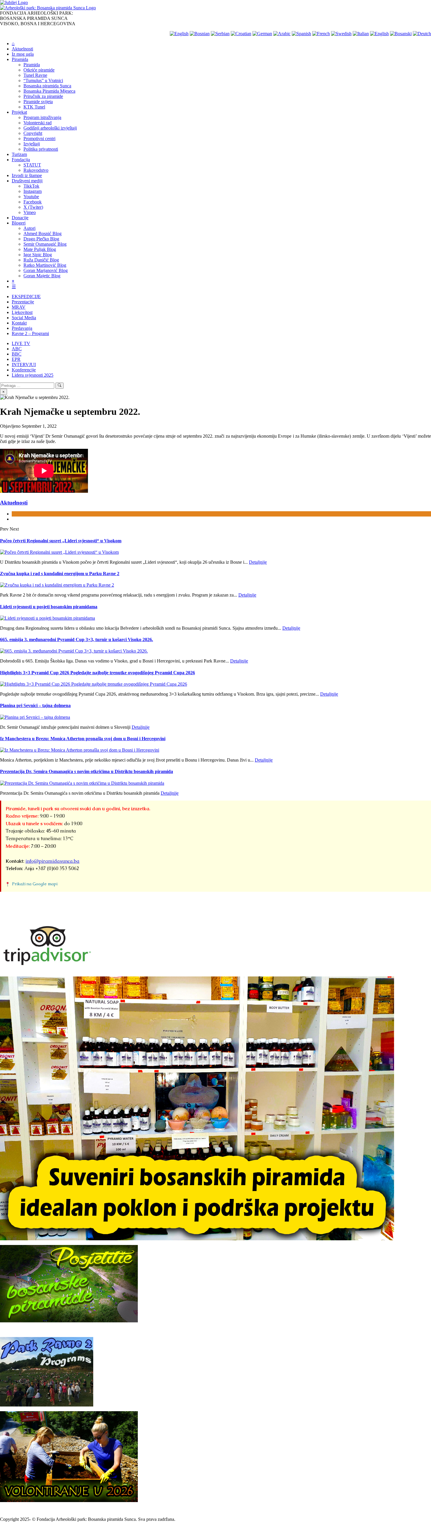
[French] (321, 33)
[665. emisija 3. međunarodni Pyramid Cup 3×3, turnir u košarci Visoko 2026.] (74, 650)
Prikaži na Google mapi (34, 883)
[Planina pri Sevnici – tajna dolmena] (35, 717)
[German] (262, 33)
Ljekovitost (22, 312)
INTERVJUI (24, 364)
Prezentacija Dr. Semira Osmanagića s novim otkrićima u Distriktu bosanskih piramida (86, 771)
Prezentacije (23, 301)
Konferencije (24, 369)
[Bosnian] (200, 33)
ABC (17, 348)
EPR (16, 359)
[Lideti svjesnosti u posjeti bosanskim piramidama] (47, 618)
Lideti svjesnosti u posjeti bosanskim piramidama (48, 606)
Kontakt (19, 322)
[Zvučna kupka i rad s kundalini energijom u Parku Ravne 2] (57, 584)
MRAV (19, 307)
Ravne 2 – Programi (30, 333)
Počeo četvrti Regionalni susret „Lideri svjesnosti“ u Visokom (60, 540)
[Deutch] (422, 33)
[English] (179, 33)
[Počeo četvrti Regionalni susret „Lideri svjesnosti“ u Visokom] (59, 552)
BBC (16, 353)
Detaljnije (258, 562)
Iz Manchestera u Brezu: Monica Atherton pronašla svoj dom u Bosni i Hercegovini (82, 738)
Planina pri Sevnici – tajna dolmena (35, 705)
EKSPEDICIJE (26, 296)
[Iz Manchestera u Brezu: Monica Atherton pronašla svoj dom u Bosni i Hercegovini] (79, 750)
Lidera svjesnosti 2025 (32, 375)
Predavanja (22, 328)
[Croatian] (241, 33)
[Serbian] (220, 33)
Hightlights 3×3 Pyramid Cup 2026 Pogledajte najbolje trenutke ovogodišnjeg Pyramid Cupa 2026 (97, 672)
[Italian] (361, 33)
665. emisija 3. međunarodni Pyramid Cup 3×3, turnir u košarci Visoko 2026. (76, 639)
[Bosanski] (401, 33)
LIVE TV (21, 343)
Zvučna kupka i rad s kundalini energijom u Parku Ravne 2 (59, 573)
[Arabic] (282, 33)
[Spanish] (301, 33)
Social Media (24, 317)
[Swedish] (341, 33)
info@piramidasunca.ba (52, 861)
